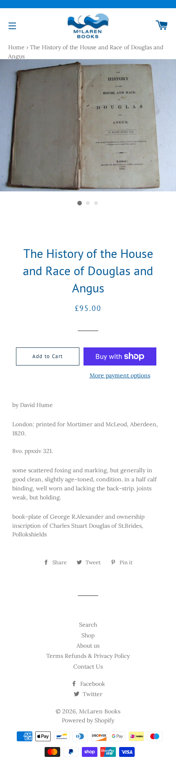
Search (88, 624)
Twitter (91, 694)
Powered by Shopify (88, 720)
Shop (88, 635)
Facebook (92, 683)
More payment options (120, 375)
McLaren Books (99, 711)
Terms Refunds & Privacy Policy (88, 656)
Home (16, 47)
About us (88, 645)
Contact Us (88, 666)
